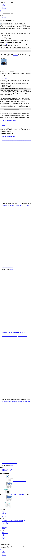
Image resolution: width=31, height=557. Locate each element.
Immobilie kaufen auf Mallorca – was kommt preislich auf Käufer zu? (13, 332)
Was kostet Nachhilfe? (4, 522)
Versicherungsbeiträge (4, 78)
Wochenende (14, 120)
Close (0, 549)
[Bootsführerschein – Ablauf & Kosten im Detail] (16, 431)
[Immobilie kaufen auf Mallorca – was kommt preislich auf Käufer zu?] (16, 301)
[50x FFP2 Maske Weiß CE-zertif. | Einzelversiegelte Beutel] (9, 501)
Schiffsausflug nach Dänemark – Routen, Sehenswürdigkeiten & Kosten (13, 201)
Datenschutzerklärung (4, 527)
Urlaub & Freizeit (4, 516)
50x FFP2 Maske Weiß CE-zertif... (16, 501)
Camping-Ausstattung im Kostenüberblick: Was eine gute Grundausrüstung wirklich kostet (13, 520)
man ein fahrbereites (27, 39)
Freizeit (3, 7)
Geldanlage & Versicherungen (5, 533)
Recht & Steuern (4, 5)
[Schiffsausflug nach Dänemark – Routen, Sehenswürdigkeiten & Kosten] (16, 170)
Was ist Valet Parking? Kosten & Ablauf (8, 136)
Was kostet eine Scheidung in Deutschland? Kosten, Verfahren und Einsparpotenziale (12, 521)
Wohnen (3, 4)
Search (12, 2)
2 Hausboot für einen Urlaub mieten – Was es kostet (8, 469)
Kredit (8, 120)
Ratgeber (3, 514)
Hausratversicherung (4, 120)
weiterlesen (10, 204)
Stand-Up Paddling (15, 55)
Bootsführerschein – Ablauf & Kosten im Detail (9, 463)
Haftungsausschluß (4, 528)
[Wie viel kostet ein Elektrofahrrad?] (16, 235)
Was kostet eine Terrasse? (5, 523)
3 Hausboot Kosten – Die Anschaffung (7, 470)
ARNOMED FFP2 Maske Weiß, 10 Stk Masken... (19, 481)
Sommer (10, 120)
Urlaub (12, 120)
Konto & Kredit (4, 6)
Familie (3, 511)
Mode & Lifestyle (4, 8)
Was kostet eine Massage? (6, 397)
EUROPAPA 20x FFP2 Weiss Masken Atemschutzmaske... (18, 507)
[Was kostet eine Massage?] (16, 366)
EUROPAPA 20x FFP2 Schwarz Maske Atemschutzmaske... (18, 494)
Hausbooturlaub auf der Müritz (7, 44)
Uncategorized (3, 515)
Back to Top (1, 548)
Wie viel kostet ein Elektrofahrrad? (7, 267)
